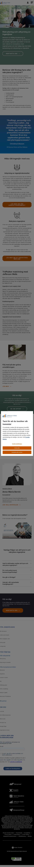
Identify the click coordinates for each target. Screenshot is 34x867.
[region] (17, 433)
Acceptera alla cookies (17, 452)
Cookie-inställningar (17, 443)
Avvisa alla (17, 447)
